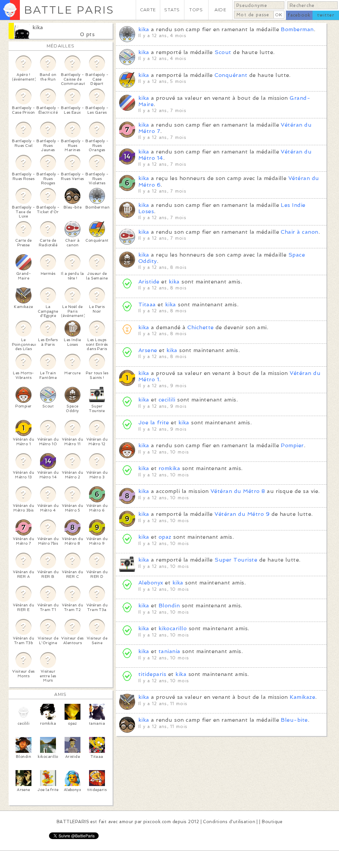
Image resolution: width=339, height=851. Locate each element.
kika (37, 27)
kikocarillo (173, 628)
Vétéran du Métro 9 (242, 514)
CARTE (148, 9)
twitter (325, 15)
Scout (223, 52)
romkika (169, 468)
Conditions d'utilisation (229, 821)
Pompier (292, 445)
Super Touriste (236, 560)
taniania (169, 651)
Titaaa (147, 304)
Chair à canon (299, 232)
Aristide (149, 281)
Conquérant (231, 75)
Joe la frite (153, 422)
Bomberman (297, 29)
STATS (172, 9)
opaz (165, 537)
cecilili (167, 399)
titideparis (152, 674)
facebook (299, 15)
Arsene (147, 350)
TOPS (196, 9)
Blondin (169, 605)
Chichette (200, 327)
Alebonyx (150, 582)
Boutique (272, 821)
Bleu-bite (294, 720)
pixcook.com (157, 821)
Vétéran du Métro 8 (238, 491)
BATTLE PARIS (69, 9)
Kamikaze (302, 697)
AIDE (220, 9)
